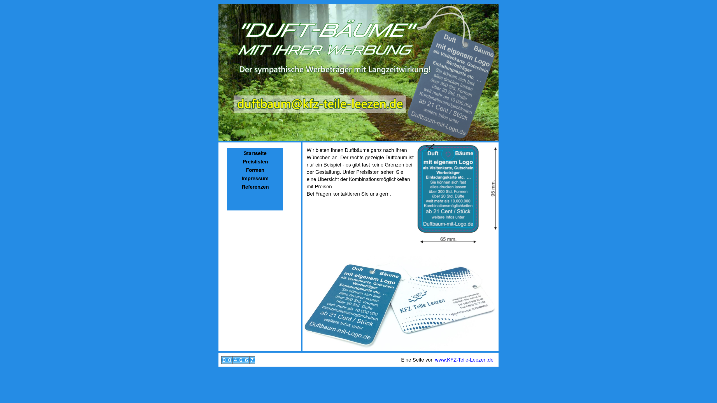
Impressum (255, 178)
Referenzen (255, 186)
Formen (255, 170)
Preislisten (255, 161)
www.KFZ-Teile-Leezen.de (464, 359)
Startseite (255, 153)
